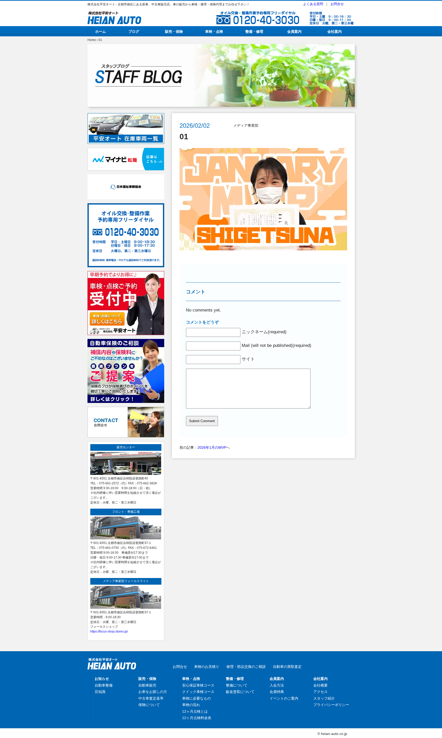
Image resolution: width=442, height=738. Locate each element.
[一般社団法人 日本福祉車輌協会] (125, 177)
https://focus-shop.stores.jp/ (109, 631)
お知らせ (102, 679)
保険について (149, 705)
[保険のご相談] (125, 342)
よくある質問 (313, 4)
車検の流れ (191, 705)
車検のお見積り (206, 667)
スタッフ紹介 (324, 698)
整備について (236, 685)
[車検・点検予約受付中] (125, 274)
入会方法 (277, 685)
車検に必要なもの (196, 698)
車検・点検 (214, 31)
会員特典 (277, 692)
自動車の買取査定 (287, 667)
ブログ (133, 31)
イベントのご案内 (284, 698)
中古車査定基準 (150, 698)
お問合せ (337, 4)
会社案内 (334, 31)
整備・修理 (254, 31)
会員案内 (294, 31)
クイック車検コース (198, 692)
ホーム (100, 31)
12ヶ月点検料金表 (196, 718)
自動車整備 (104, 685)
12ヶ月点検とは (195, 711)
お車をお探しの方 (152, 692)
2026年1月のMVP (211, 447)
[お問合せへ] (125, 410)
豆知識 (100, 692)
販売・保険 (174, 31)
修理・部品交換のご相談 (246, 667)
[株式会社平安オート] (114, 14)
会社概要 (320, 685)
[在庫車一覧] (125, 116)
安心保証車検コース (198, 685)
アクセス (320, 692)
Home (91, 40)
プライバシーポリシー (331, 705)
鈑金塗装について (240, 692)
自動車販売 (147, 685)
